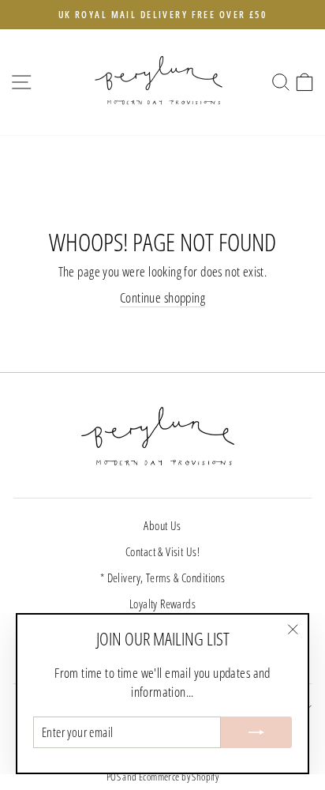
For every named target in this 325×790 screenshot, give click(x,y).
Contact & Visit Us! (162, 551)
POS (113, 777)
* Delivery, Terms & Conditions (162, 577)
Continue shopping (162, 297)
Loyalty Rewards (162, 603)
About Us (162, 525)
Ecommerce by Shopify (179, 777)
